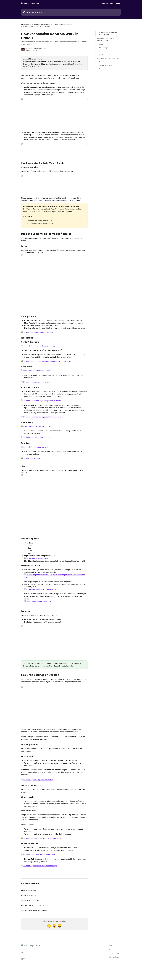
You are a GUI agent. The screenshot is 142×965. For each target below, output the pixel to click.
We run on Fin (27, 959)
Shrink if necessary (105, 65)
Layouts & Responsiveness (62, 24)
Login (117, 3)
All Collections (26, 24)
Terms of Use (114, 957)
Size (100, 51)
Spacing (101, 55)
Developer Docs (107, 3)
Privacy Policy (114, 953)
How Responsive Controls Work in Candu (108, 33)
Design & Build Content (42, 24)
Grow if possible (104, 62)
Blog (110, 945)
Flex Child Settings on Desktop (108, 58)
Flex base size (103, 69)
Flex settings (103, 48)
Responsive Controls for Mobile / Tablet (106, 39)
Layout (101, 44)
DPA (110, 949)
